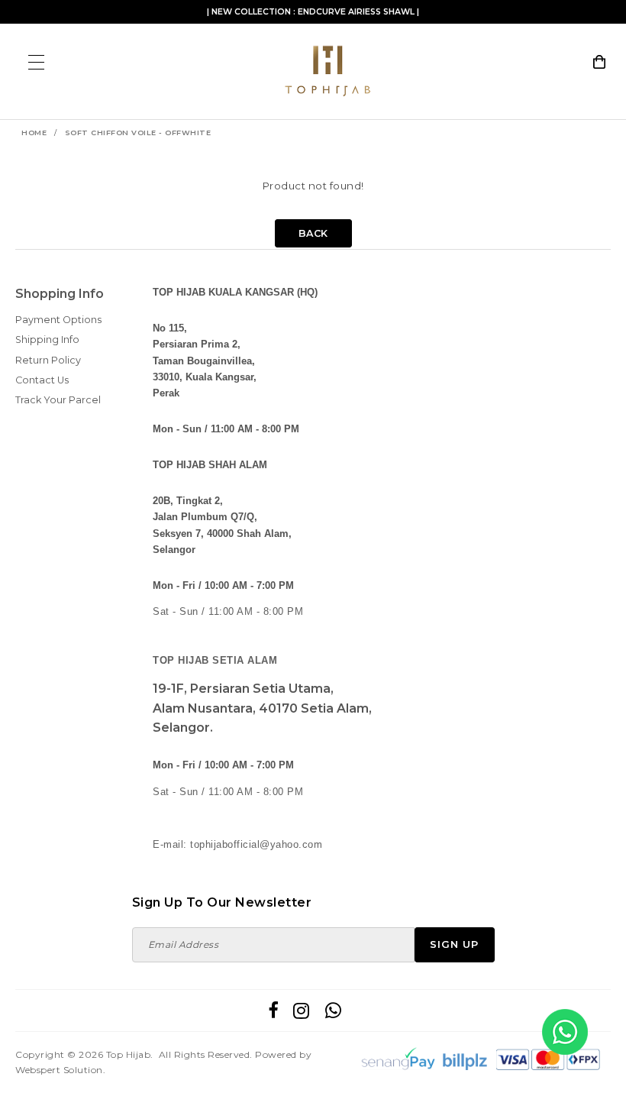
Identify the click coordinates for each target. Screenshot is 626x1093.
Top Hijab (128, 1054)
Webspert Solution (59, 1069)
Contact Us (42, 380)
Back (313, 233)
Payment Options (58, 319)
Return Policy (48, 360)
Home (34, 132)
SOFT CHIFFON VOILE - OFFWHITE (138, 132)
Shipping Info (47, 339)
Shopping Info (59, 293)
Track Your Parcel (58, 400)
